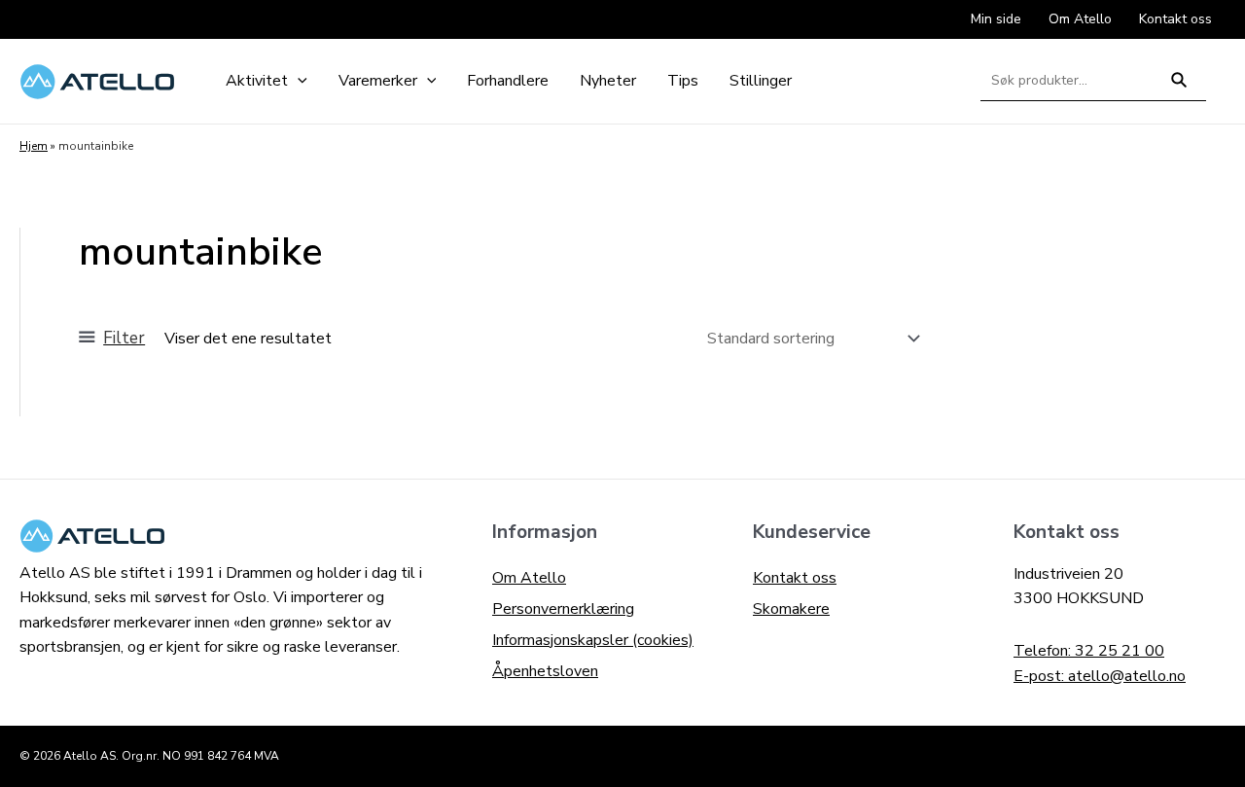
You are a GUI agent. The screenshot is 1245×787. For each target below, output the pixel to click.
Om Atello (529, 578)
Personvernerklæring (563, 609)
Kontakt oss (794, 578)
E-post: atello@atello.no (1100, 676)
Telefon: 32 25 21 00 (1089, 651)
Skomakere (791, 609)
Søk (1179, 88)
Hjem (33, 146)
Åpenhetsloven (545, 671)
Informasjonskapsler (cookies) (593, 640)
